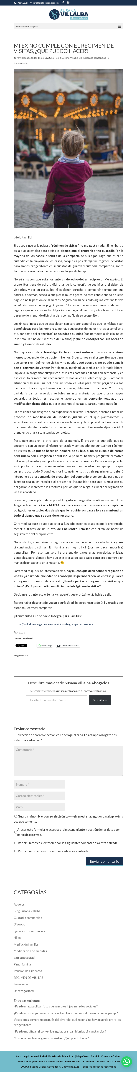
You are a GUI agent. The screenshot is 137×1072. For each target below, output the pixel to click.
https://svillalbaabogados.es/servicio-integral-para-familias (53, 624)
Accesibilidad (39, 1056)
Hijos (17, 938)
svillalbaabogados (27, 57)
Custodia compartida (28, 918)
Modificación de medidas (30, 951)
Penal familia (22, 964)
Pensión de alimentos (28, 971)
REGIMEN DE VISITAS (28, 978)
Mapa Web (82, 1056)
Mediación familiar (26, 944)
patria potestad (24, 957)
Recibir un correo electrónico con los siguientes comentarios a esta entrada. (68, 843)
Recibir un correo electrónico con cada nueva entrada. (53, 851)
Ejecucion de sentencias (92, 57)
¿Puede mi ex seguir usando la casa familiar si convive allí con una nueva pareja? (66, 1013)
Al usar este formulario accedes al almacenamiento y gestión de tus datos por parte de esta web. (68, 832)
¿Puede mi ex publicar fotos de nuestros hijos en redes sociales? (56, 1006)
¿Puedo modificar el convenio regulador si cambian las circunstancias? (60, 1031)
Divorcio (19, 924)
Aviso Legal (22, 1056)
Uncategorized (24, 991)
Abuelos (19, 904)
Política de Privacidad (61, 1056)
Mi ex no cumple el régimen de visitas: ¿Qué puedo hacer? (51, 1038)
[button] (126, 1061)
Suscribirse (100, 700)
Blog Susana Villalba (67, 57)
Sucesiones (21, 984)
